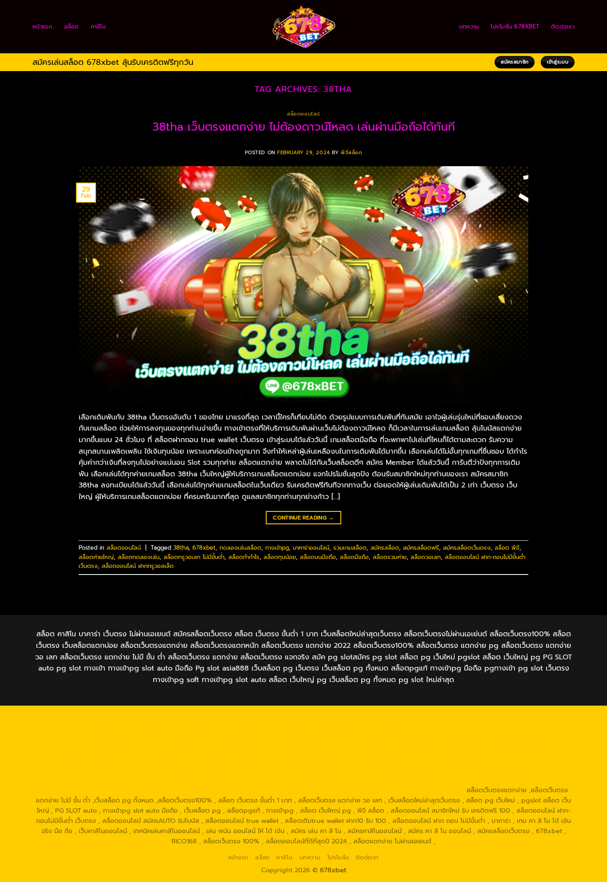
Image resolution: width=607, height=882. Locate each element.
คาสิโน (98, 26)
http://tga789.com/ (137, 739)
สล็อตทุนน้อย (280, 557)
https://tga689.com (246, 780)
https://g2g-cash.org (342, 718)
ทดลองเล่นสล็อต (240, 547)
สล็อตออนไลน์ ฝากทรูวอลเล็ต (138, 566)
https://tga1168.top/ (263, 739)
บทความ (469, 26)
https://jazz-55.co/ (68, 769)
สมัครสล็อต (385, 547)
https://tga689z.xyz (214, 718)
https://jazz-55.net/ (193, 769)
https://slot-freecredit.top (379, 759)
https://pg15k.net (181, 729)
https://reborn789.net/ (424, 749)
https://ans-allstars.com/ (523, 739)
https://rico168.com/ (160, 749)
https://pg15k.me (523, 718)
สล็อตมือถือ (354, 557)
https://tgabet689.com (374, 780)
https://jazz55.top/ (533, 759)
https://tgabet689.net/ (447, 780)
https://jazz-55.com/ (130, 769)
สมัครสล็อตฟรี (421, 547)
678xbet (204, 547)
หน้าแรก (42, 26)
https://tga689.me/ (307, 780)
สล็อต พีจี (507, 547)
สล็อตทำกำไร (244, 557)
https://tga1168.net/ (199, 739)
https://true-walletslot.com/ (336, 790)
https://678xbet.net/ (390, 739)
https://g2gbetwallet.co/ (175, 780)
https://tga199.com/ (355, 749)
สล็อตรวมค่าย (390, 557)
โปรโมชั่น (338, 858)
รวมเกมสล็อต (350, 547)
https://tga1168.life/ (326, 739)
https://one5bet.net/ (226, 749)
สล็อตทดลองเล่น (139, 557)
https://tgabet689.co (518, 780)
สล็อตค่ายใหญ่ (96, 557)
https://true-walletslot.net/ (251, 790)
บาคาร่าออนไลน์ (311, 547)
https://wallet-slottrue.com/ (166, 790)
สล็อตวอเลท (426, 557)
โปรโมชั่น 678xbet (515, 26)
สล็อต (71, 26)
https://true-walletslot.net (501, 749)
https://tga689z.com (89, 718)
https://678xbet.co (454, 739)
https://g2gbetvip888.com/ (324, 769)
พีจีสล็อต (351, 152)
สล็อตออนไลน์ (303, 114)
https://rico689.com (276, 718)
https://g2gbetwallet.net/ (491, 769)
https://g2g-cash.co (408, 718)
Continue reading (303, 518)
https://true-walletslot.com (462, 759)
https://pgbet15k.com (243, 729)
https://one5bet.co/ (292, 749)
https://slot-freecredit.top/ (422, 790)
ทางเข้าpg (277, 547)
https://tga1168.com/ (529, 729)
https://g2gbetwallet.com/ (409, 769)
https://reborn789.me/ (80, 759)
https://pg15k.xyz (72, 729)
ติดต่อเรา (563, 26)
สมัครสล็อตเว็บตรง (467, 547)
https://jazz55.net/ (146, 759)
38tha (180, 547)
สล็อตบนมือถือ (318, 557)
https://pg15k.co (126, 729)
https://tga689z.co (152, 718)
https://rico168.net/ (96, 749)
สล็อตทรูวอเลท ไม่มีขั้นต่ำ (194, 557)
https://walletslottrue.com (216, 759)
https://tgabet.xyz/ (76, 739)
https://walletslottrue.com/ (80, 790)
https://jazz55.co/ (252, 769)
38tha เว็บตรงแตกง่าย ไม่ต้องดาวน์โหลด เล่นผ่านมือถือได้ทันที (303, 127)
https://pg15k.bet (468, 718)
